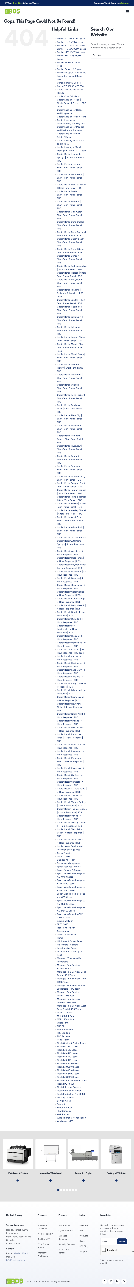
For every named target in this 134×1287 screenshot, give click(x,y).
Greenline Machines (66, 934)
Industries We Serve (67, 948)
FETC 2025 (62, 924)
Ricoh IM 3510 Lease (67, 1050)
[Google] (124, 1281)
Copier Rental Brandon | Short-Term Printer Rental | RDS (70, 205)
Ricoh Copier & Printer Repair (71, 1043)
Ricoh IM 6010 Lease (67, 1060)
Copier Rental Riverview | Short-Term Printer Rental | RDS (70, 449)
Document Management (68, 863)
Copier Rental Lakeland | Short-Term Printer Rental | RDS (70, 330)
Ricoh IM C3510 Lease (68, 1067)
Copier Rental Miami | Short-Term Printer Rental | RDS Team (71, 347)
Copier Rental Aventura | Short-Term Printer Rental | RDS (70, 167)
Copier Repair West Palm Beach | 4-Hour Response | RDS (70, 832)
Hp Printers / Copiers (67, 944)
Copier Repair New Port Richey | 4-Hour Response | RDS (70, 707)
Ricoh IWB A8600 (65, 1083)
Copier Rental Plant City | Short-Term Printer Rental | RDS (70, 418)
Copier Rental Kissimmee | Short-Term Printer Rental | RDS (70, 310)
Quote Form (63, 1022)
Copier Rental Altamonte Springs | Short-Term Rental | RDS (71, 157)
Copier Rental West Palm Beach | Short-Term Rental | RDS (70, 520)
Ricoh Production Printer (69, 1090)
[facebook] (104, 1281)
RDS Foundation (65, 1029)
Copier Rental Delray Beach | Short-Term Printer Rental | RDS (71, 242)
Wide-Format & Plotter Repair (71, 1117)
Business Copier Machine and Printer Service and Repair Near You (71, 76)
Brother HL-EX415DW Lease (71, 38)
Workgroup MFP (65, 1121)
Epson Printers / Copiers (69, 870)
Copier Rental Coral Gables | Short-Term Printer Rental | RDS (71, 225)
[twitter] (110, 1281)
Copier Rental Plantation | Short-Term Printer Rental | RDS (70, 429)
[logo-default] (12, 10)
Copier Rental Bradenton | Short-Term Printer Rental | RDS (70, 194)
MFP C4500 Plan (65, 1016)
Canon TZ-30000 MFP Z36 (70, 86)
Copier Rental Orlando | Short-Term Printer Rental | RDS (70, 388)
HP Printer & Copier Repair (70, 941)
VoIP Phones (63, 1114)
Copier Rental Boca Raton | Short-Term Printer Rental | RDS (70, 177)
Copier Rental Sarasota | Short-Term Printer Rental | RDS (70, 469)
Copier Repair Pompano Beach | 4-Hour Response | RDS (70, 761)
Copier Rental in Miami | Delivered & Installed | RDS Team (70, 293)
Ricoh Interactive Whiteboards (72, 1080)
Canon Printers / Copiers (69, 82)
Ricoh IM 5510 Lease (67, 1056)
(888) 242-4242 (22, 1253)
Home (60, 938)
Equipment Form (65, 921)
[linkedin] (117, 1281)
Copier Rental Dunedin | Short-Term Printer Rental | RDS (70, 259)
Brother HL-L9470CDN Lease (71, 49)
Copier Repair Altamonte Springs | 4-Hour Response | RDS (71, 544)
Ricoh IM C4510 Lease (68, 1070)
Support (61, 1104)
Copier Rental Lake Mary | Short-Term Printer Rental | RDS (70, 320)
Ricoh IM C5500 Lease (68, 1073)
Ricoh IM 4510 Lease (67, 1053)
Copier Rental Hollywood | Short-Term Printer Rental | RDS (70, 283)
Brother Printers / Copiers (69, 69)
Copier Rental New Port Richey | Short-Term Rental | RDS (71, 367)
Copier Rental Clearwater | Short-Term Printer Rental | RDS (70, 215)
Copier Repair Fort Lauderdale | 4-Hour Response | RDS (67, 629)
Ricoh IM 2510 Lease (67, 1046)
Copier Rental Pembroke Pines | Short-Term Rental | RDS (70, 408)
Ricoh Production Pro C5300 (71, 1094)
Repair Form (63, 1039)
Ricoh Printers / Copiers (68, 1087)
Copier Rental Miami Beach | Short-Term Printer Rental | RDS (71, 357)
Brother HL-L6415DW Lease (71, 45)
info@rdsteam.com (15, 1260)
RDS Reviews (63, 1036)
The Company (64, 1111)
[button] (58, 1190)
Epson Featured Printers (68, 866)
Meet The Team (64, 1012)
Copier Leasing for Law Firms (71, 116)
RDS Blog (61, 1026)
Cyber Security (64, 853)
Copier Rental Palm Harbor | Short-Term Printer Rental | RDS (71, 398)
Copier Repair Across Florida (71, 537)
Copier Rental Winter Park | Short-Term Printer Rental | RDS (70, 530)
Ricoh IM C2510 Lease (68, 1063)
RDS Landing (63, 1033)
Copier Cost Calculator (68, 96)
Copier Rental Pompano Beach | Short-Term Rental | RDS (70, 439)
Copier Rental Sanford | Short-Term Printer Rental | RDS (70, 459)
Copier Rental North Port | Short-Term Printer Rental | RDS (70, 378)
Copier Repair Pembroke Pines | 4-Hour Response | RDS (70, 737)
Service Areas (64, 1100)
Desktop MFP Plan (66, 860)
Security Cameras (65, 1097)
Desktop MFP (63, 856)
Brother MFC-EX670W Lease (71, 52)
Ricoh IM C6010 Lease (68, 1077)
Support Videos (64, 1107)
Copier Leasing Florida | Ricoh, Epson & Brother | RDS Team (71, 103)
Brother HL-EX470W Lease (70, 42)
